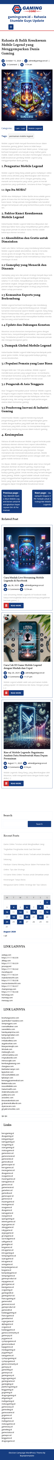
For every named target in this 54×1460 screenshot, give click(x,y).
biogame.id (6, 1270)
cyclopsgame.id (8, 1361)
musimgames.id (8, 1179)
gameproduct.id (8, 1307)
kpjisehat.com (7, 1072)
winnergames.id (8, 1221)
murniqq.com (7, 997)
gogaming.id (7, 1392)
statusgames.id (8, 1424)
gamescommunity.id (10, 1332)
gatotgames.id (8, 1284)
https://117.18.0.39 (10, 963)
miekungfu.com (8, 1052)
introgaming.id (8, 1253)
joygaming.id (7, 1352)
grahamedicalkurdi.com (11, 1103)
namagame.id (7, 1213)
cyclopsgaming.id (9, 1358)
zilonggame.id (7, 1227)
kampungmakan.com (10, 1035)
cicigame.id (6, 1327)
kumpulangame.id (9, 1272)
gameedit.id (7, 1310)
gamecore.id (7, 1184)
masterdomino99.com (11, 983)
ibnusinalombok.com (10, 1100)
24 (7, 921)
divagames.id (7, 1173)
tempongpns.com (9, 1023)
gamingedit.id (7, 1292)
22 (40, 917)
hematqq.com (7, 994)
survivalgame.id (8, 1238)
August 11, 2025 (15, 763)
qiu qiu (4, 1116)
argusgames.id (8, 1224)
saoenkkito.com (8, 1029)
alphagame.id (7, 1324)
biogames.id (7, 1247)
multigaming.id (8, 1401)
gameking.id (7, 1429)
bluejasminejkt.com (10, 1046)
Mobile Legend (35, 128)
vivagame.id (7, 1207)
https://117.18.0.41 (10, 974)
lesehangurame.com (10, 1017)
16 (47, 912)
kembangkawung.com (11, 1063)
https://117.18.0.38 (10, 980)
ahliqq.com (6, 960)
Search (8, 816)
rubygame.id (7, 1230)
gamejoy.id (6, 1367)
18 (13, 917)
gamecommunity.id (10, 1364)
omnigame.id (7, 1264)
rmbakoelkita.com (9, 1040)
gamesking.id (7, 1409)
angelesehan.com (9, 1043)
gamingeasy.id (8, 1375)
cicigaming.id (7, 1290)
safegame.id (7, 1241)
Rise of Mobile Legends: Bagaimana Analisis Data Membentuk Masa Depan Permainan (26, 755)
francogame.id (8, 1315)
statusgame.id (8, 1150)
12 (20, 912)
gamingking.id (7, 1384)
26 (20, 921)
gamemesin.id (8, 1187)
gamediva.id (7, 1193)
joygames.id (7, 1338)
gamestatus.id (8, 1432)
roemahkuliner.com (10, 1026)
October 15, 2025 (13, 60)
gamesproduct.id (9, 1278)
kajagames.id (7, 1347)
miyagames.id (7, 1281)
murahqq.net (7, 972)
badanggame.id (8, 1329)
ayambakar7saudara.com (12, 1020)
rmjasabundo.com (9, 1057)
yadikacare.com (8, 1094)
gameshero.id (7, 1153)
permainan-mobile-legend (21, 136)
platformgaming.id (9, 1386)
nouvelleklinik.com (9, 1086)
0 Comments (13, 589)
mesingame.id (8, 1204)
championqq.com (9, 989)
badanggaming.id (9, 1312)
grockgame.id (7, 1235)
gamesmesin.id (8, 1156)
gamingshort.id (8, 1295)
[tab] (11, 27)
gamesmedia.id (8, 1344)
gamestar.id (7, 1198)
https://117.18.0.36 (10, 957)
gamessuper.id (8, 1164)
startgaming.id (8, 1147)
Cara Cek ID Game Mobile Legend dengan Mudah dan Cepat (23, 666)
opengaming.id (8, 1218)
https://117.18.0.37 (10, 986)
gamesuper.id (7, 1196)
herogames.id (7, 1167)
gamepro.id (6, 1435)
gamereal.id (7, 1301)
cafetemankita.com (10, 1055)
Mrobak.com (7, 1049)
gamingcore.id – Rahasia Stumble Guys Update (27, 19)
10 (7, 912)
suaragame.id (7, 1258)
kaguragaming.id (9, 1378)
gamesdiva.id (7, 1161)
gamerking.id (7, 1369)
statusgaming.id (8, 1404)
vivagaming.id (7, 1144)
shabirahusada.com (10, 1092)
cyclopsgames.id (9, 1341)
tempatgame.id (8, 1275)
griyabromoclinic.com (11, 1109)
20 (27, 917)
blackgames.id (8, 1287)
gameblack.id (7, 1318)
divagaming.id (7, 1136)
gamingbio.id (7, 1244)
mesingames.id (8, 1170)
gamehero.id (7, 1190)
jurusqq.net (6, 966)
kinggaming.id (7, 1389)
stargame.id (7, 1215)
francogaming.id (8, 1298)
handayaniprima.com (10, 1032)
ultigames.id (7, 1418)
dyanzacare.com (9, 1106)
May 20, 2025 (14, 672)
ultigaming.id (7, 1398)
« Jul (5, 935)
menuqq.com (7, 1000)
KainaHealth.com (9, 1089)
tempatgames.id (9, 1255)
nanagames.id (7, 1355)
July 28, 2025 (13, 585)
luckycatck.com (8, 1037)
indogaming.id (7, 1139)
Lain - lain (20, 128)
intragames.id (7, 1250)
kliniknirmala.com (9, 1083)
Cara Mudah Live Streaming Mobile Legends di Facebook (24, 579)
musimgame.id (8, 1201)
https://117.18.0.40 (10, 992)
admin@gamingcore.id (38, 60)
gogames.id (7, 1415)
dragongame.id (8, 1441)
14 (34, 912)
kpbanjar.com (7, 1077)
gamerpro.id (7, 1372)
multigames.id (8, 1421)
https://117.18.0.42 (10, 969)
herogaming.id (8, 1133)
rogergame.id (7, 1321)
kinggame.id (7, 1438)
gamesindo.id (7, 1159)
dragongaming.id (9, 1395)
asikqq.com (6, 955)
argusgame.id (7, 1233)
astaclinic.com (7, 1097)
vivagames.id (7, 1176)
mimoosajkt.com (9, 1060)
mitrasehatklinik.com (10, 1074)
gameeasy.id (7, 1426)
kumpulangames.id (9, 1267)
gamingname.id (8, 1381)
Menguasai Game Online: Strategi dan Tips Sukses (25, 884)
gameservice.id (8, 1304)
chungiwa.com (8, 1066)
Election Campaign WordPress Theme (26, 1452)
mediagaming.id (8, 1349)
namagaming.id (8, 1141)
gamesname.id (8, 1412)
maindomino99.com (10, 977)
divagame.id (7, 1210)
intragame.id (7, 1261)
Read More (17, 605)
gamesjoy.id (7, 1335)
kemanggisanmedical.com (12, 1080)
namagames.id (8, 1181)
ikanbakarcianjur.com (10, 1069)
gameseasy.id (8, 1406)
